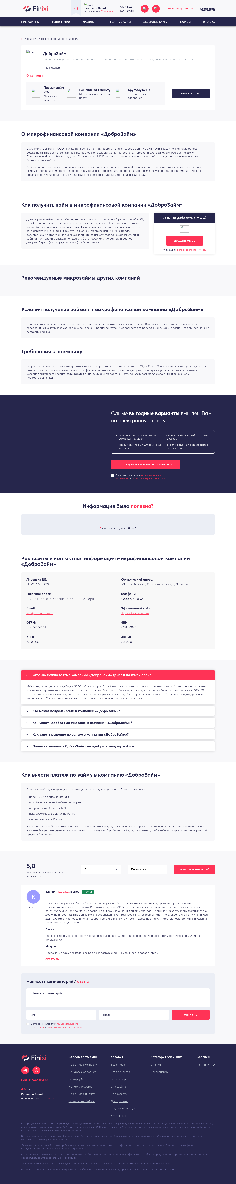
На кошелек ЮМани (82, 1101)
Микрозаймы (30, 21)
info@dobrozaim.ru (39, 613)
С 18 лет (156, 1064)
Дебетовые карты (155, 21)
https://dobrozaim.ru (135, 613)
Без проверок (120, 1079)
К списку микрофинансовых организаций (51, 38)
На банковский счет (82, 1093)
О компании (35, 75)
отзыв (83, 981)
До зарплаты (119, 1101)
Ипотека (209, 21)
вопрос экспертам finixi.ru (191, 249)
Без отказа (118, 1064)
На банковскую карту (83, 1064)
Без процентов (120, 1072)
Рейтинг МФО (61, 21)
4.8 (23, 1089)
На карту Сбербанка (82, 1072)
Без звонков (119, 1115)
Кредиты (88, 21)
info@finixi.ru (184, 8)
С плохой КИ (119, 1086)
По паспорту (119, 1093)
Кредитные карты (119, 21)
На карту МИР (78, 1079)
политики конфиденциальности (149, 478)
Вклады (185, 21)
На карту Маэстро (80, 1086)
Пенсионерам (160, 1072)
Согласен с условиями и (141, 477)
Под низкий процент (124, 1108)
